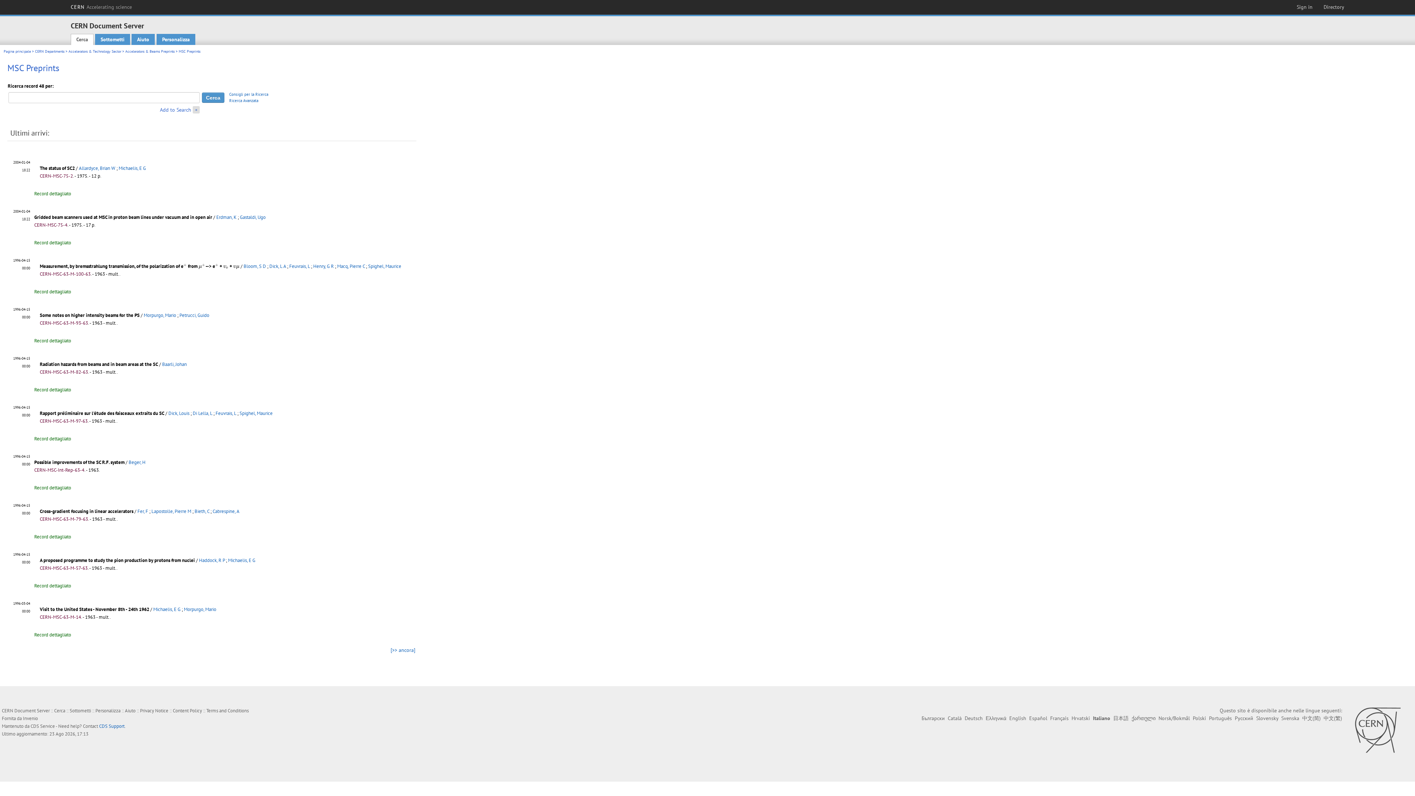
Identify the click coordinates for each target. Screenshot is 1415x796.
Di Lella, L (202, 413)
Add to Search (175, 110)
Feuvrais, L (299, 266)
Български (933, 718)
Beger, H (137, 462)
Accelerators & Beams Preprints (150, 51)
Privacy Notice (154, 711)
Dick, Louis (178, 413)
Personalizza (176, 39)
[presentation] (185, 265)
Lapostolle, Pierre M (171, 511)
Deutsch (974, 718)
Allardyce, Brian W (97, 168)
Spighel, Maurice (384, 266)
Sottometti (113, 39)
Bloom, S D (255, 266)
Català (955, 718)
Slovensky (1267, 718)
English (1017, 718)
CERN (101, 7)
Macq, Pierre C (351, 266)
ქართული (1144, 718)
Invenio (30, 718)
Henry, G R (323, 266)
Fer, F (142, 511)
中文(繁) (1333, 718)
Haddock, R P (212, 560)
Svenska (1290, 718)
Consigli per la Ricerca (248, 94)
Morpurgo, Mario (160, 315)
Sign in (1305, 7)
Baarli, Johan (174, 364)
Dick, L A (277, 266)
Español (1038, 718)
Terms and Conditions (227, 711)
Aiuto (143, 39)
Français (1059, 718)
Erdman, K (226, 217)
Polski (1199, 718)
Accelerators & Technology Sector (95, 51)
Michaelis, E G (132, 168)
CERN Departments (49, 51)
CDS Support (112, 726)
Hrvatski (1081, 718)
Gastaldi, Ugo (253, 217)
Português (1220, 718)
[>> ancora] (403, 650)
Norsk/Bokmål (1174, 718)
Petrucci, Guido (194, 315)
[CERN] (1377, 730)
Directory (1334, 7)
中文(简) (1311, 718)
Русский (1244, 718)
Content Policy (187, 711)
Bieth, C (202, 511)
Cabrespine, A (226, 511)
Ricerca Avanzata (243, 100)
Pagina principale (17, 51)
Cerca (82, 39)
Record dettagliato (52, 194)
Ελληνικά (996, 718)
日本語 (1121, 718)
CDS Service (43, 726)
